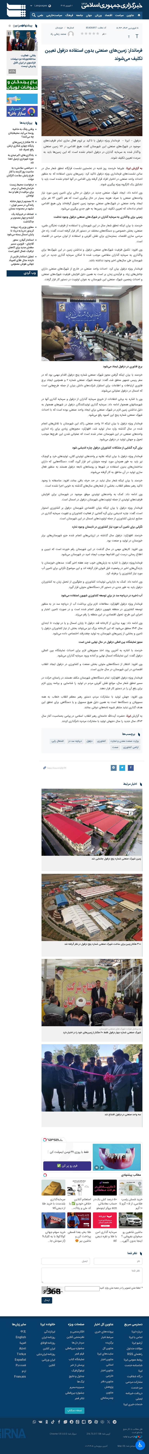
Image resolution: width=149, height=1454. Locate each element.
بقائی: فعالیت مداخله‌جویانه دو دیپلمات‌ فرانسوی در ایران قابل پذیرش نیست (23, 61)
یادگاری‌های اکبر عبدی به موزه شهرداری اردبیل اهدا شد (21, 159)
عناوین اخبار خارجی (107, 1373)
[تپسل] (45, 1140)
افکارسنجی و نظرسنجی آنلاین (75, 1335)
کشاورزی (101, 741)
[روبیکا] (102, 1422)
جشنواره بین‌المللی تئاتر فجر (74, 1396)
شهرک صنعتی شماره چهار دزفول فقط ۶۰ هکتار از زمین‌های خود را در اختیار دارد (102, 1033)
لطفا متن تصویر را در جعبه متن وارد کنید (121, 1288)
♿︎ (140, 1444)
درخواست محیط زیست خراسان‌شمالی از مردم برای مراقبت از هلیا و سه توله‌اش (21, 190)
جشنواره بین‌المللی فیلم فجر (74, 1351)
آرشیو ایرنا (137, 1343)
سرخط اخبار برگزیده (107, 1340)
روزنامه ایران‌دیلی (45, 1354)
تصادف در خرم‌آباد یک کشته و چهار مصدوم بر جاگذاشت (22, 218)
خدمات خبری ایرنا (132, 1404)
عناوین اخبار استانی (107, 1362)
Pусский (21, 1365)
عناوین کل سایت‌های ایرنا (105, 1351)
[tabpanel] (22, 53)
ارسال (47, 1300)
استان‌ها (70, 28)
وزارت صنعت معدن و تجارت (125, 741)
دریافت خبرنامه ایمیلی (134, 1396)
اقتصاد (108, 15)
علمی (40, 15)
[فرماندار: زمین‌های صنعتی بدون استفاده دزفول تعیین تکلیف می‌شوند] (92, 101)
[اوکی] (46, 1422)
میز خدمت (136, 1388)
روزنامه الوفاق (47, 1343)
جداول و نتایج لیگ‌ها (76, 1379)
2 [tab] (18, 26)
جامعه (79, 15)
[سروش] (71, 1422)
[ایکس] (108, 1422)
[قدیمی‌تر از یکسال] (92, 822)
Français (20, 1376)
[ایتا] (77, 1422)
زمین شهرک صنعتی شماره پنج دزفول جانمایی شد (116, 859)
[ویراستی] (65, 1422)
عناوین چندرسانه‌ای (106, 1395)
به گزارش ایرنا (134, 168)
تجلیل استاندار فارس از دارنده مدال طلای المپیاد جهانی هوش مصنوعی (21, 260)
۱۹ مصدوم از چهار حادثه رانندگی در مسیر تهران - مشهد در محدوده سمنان (21, 205)
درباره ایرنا (137, 1332)
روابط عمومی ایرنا (133, 1360)
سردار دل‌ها (78, 1343)
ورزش (98, 15)
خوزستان (59, 28)
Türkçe (21, 1354)
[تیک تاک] (52, 1422)
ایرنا (111, 6)
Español (20, 1360)
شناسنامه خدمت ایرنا (133, 1368)
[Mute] (102, 1167)
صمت (115, 747)
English (21, 1337)
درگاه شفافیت (134, 1376)
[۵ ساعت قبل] (22, 40)
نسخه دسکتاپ (74, 1411)
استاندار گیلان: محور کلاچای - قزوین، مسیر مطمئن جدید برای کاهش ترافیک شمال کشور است (21, 245)
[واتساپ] (34, 1422)
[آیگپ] (83, 1422)
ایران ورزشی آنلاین (48, 1363)
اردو (24, 1371)
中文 (23, 1332)
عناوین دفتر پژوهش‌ (107, 1384)
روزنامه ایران (48, 1337)
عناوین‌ (130, 15)
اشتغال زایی (58, 741)
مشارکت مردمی (134, 1382)
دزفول (89, 741)
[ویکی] (40, 1422)
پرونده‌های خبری (104, 1332)
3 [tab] (14, 26)
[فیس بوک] (59, 1422)
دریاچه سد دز (75, 741)
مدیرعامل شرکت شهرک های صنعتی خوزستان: (120, 1029)
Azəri (22, 1348)
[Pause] (96, 1167)
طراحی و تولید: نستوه (132, 1438)
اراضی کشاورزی (131, 747)
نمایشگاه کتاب (76, 1359)
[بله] (90, 1422)
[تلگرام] (114, 1422)
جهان (89, 15)
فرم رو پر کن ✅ (67, 1166)
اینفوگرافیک (77, 1370)
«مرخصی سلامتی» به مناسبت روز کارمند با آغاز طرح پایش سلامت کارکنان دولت (20, 174)
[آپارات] (96, 1422)
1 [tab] (22, 26)
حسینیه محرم (77, 1387)
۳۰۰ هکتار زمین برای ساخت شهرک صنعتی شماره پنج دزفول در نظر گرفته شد (102, 944)
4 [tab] (10, 26)
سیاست (119, 15)
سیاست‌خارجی (54, 15)
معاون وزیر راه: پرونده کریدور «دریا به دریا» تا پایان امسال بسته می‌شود (20, 231)
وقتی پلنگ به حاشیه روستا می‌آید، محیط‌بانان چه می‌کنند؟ (21, 133)
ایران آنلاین (49, 1348)
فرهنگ (69, 15)
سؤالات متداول (134, 1348)
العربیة (22, 1343)
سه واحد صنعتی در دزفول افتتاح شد (123, 1115)
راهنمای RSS (134, 1354)
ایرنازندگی (49, 1332)
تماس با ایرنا (135, 1337)
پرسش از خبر (77, 1365)
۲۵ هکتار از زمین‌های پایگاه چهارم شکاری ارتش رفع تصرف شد (20, 146)
